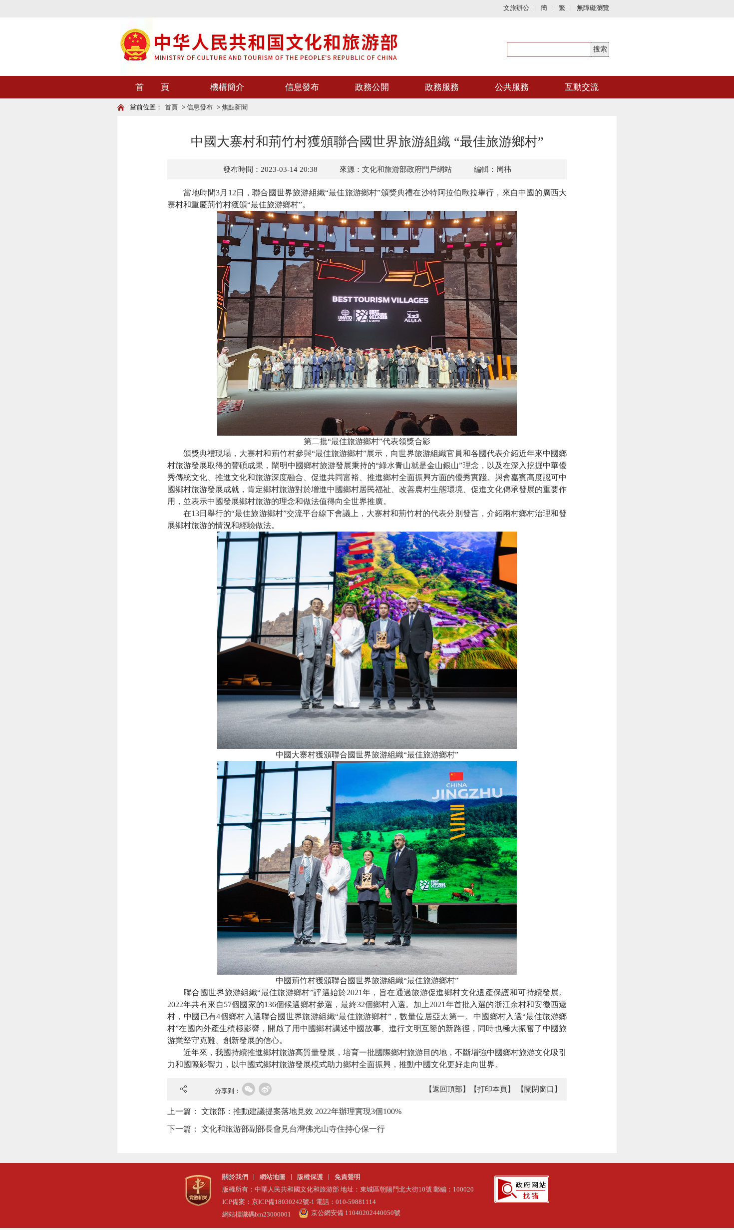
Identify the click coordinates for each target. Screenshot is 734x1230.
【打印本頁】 (492, 1089)
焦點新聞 (235, 107)
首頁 (171, 107)
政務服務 (442, 87)
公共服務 (512, 87)
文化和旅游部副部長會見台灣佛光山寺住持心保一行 (293, 1129)
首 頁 (152, 87)
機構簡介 (227, 87)
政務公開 (372, 87)
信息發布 (302, 87)
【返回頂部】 (447, 1089)
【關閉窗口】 (539, 1089)
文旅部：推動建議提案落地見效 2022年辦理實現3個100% (301, 1111)
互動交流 (582, 87)
